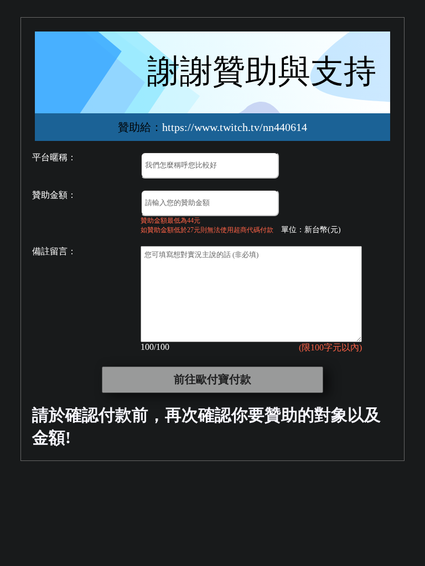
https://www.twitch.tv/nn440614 (234, 127)
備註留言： (54, 251)
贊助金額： (54, 195)
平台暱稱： (54, 157)
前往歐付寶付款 (212, 379)
